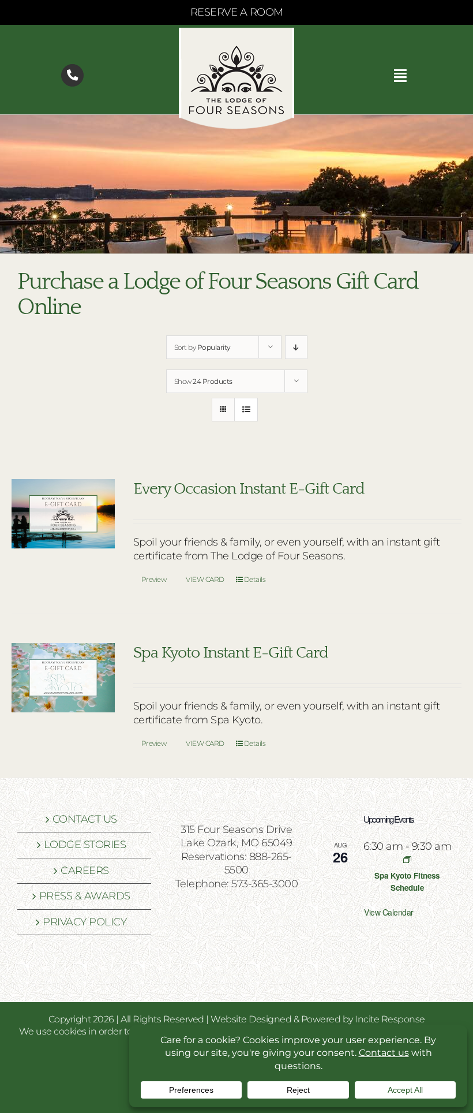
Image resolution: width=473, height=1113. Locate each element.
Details (255, 579)
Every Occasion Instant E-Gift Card (249, 489)
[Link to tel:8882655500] (72, 75)
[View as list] (246, 409)
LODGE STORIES (85, 844)
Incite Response (390, 1019)
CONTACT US (84, 819)
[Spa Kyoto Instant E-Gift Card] (63, 677)
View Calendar (389, 912)
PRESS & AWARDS (84, 896)
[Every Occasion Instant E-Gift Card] (63, 513)
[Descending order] (296, 347)
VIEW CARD (205, 579)
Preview (154, 579)
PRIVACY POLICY (84, 922)
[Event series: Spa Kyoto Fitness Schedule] (407, 859)
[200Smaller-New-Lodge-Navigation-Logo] (236, 33)
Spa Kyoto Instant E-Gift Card (230, 653)
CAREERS (85, 870)
